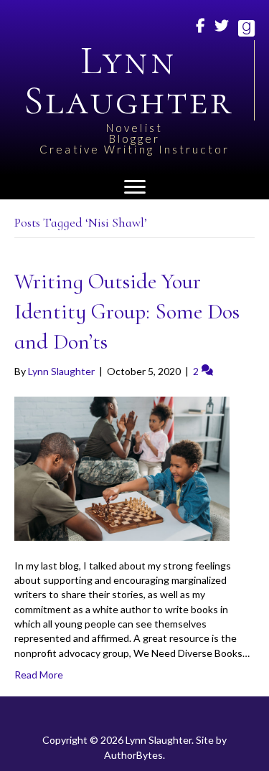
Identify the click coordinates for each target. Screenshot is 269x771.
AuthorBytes (133, 755)
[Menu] (134, 187)
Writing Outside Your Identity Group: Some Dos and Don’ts (127, 311)
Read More (38, 674)
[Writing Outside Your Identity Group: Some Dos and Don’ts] (122, 467)
